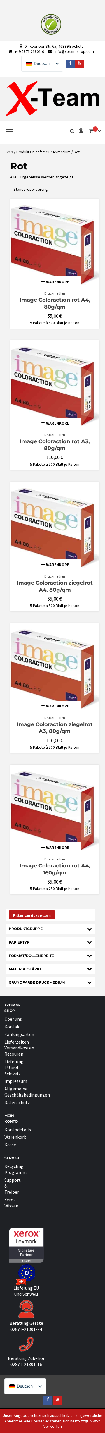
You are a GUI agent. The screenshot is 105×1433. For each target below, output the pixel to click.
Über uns (13, 1019)
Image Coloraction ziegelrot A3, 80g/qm (55, 727)
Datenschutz (17, 1102)
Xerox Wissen (11, 1203)
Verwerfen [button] (52, 1426)
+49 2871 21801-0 (29, 51)
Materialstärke (25, 969)
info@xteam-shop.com (74, 51)
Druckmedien (54, 293)
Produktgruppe (26, 929)
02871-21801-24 (26, 1329)
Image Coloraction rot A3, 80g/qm (55, 444)
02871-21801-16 (26, 1364)
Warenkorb (15, 1137)
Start (9, 152)
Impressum (15, 1081)
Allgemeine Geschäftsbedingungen (27, 1092)
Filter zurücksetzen (32, 915)
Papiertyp (19, 942)
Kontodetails (17, 1130)
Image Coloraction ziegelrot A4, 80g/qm (55, 586)
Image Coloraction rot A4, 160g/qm (55, 869)
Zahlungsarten (19, 1034)
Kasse (10, 1144)
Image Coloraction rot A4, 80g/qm (55, 303)
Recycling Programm (15, 1169)
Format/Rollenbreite (31, 955)
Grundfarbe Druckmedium (37, 982)
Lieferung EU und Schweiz (14, 1068)
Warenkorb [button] (58, 281)
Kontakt (12, 1027)
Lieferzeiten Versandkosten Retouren (19, 1048)
